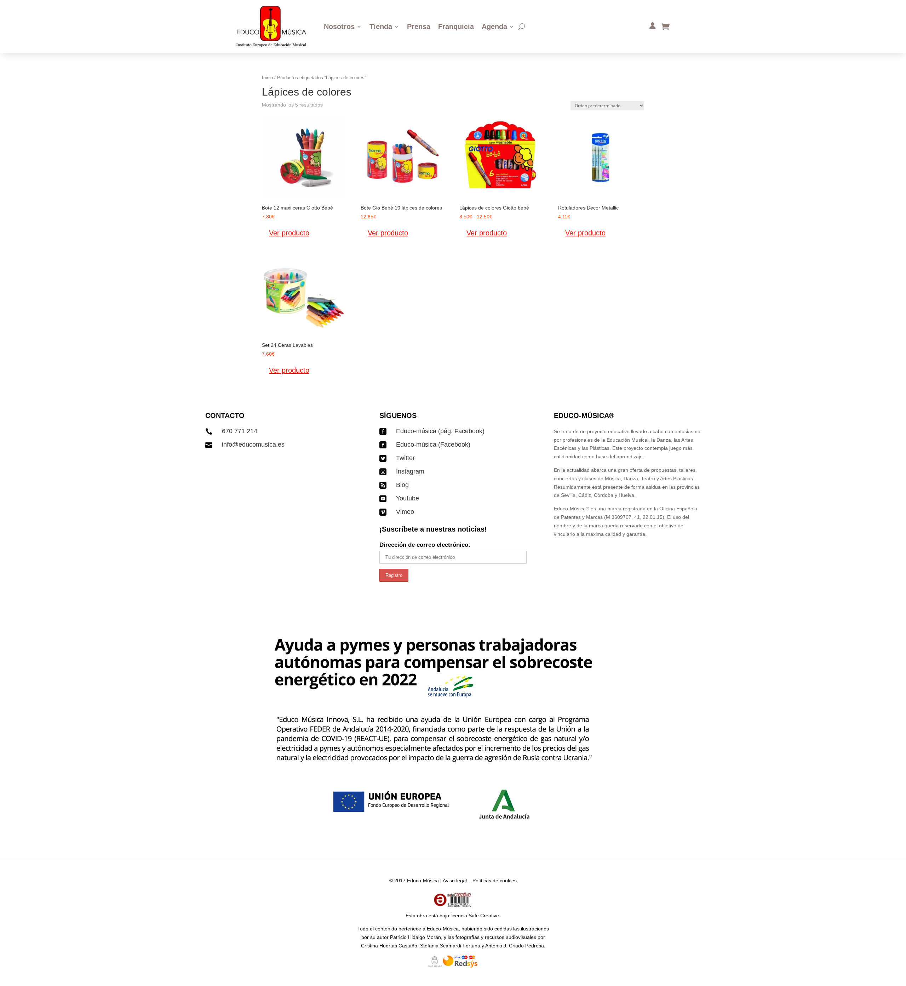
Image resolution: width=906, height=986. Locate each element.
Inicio (267, 77)
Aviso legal (455, 880)
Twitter (405, 458)
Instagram (410, 471)
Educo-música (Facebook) (433, 444)
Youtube (407, 498)
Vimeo (405, 511)
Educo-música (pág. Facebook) (440, 431)
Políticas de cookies (494, 880)
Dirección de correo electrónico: (424, 544)
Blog (402, 484)
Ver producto (289, 233)
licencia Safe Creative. (475, 915)
